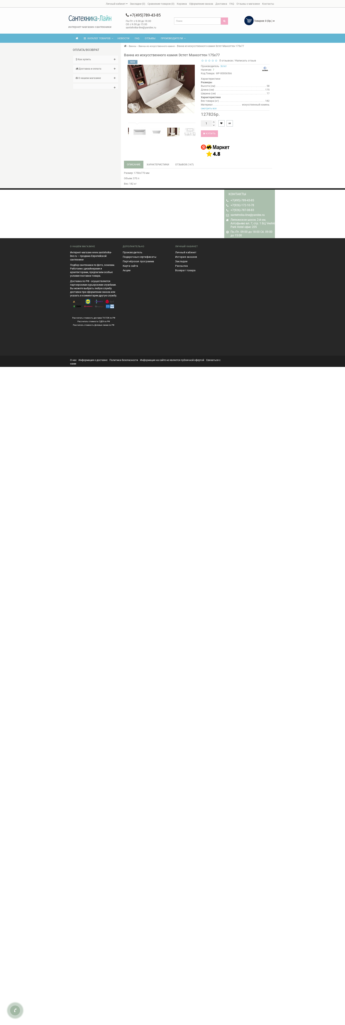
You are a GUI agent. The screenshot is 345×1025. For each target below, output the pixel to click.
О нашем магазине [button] (89, 78)
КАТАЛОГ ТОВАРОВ (98, 38)
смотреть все (209, 108)
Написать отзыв (245, 60)
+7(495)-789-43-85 (242, 200)
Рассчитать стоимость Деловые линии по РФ (93, 325)
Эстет (223, 66)
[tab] (95, 59)
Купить (210, 133)
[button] (95, 86)
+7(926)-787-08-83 (242, 210)
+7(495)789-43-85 (145, 15)
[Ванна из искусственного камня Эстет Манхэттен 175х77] (135, 132)
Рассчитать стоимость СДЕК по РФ (93, 321)
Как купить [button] (84, 59)
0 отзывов (225, 60)
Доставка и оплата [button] (89, 68)
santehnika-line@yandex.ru (248, 215)
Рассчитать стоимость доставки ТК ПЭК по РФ (93, 318)
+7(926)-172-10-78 (242, 205)
